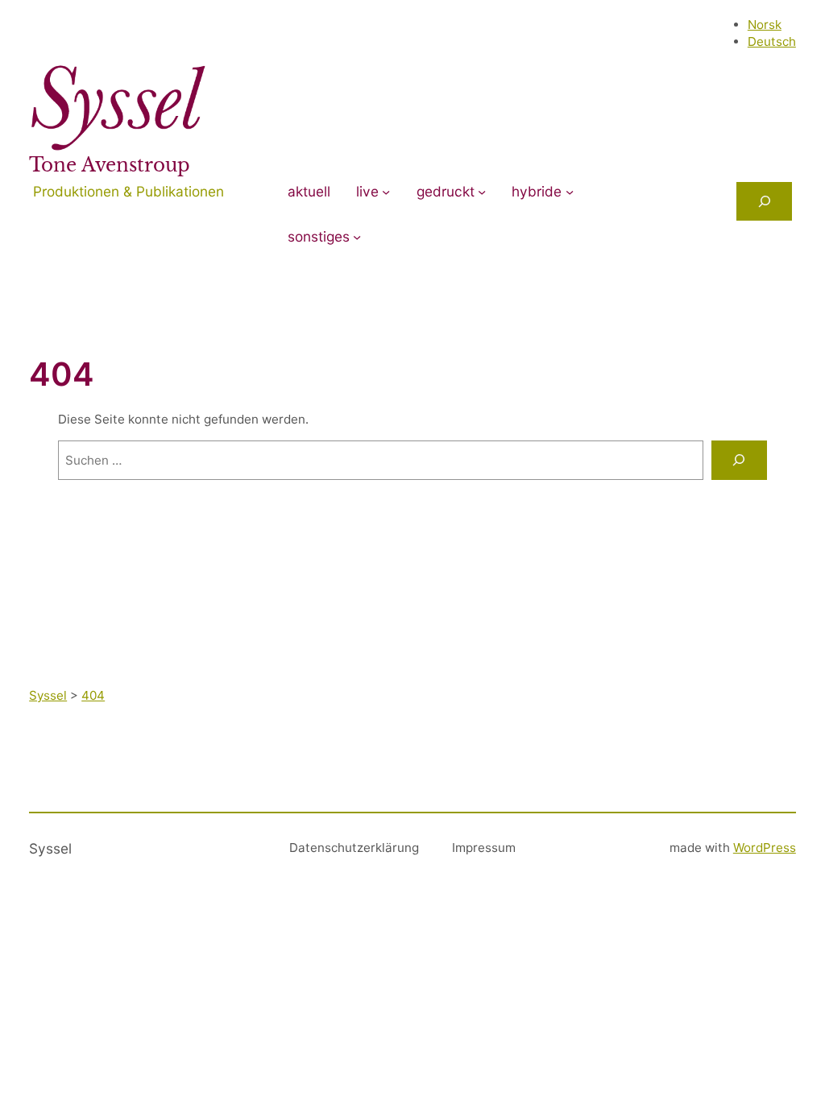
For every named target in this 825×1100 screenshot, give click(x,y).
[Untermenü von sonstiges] (357, 237)
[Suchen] (738, 459)
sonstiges (319, 236)
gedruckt (446, 191)
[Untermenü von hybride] (570, 192)
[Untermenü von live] (386, 192)
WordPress (764, 847)
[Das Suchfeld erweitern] (763, 201)
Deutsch (772, 41)
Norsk (764, 24)
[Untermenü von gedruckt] (482, 192)
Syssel (50, 848)
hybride (537, 191)
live (367, 191)
